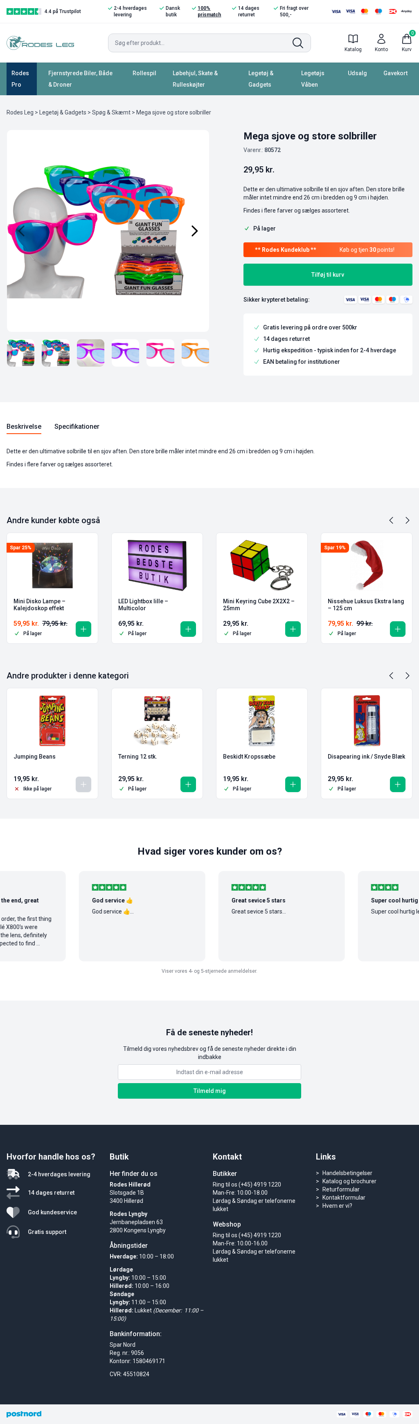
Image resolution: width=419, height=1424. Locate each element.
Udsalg (357, 73)
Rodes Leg (20, 112)
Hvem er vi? (337, 1205)
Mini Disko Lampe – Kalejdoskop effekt (39, 605)
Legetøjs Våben (312, 79)
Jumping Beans (35, 756)
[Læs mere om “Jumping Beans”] (83, 784)
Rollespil (144, 73)
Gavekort (395, 73)
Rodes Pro (20, 79)
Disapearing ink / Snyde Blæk (366, 756)
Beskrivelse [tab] (24, 426)
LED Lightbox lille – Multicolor (143, 605)
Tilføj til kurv (327, 274)
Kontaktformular (343, 1197)
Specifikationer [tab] (76, 426)
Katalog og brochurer (349, 1181)
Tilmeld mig (210, 1091)
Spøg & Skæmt (111, 112)
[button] (83, 629)
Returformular (341, 1189)
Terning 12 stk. (137, 756)
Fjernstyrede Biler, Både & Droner (80, 79)
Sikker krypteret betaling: (276, 299)
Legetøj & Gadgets (260, 79)
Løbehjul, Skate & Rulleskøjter (195, 79)
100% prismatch (209, 11)
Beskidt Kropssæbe (249, 756)
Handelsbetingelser (347, 1173)
